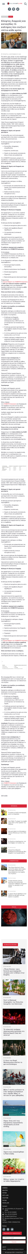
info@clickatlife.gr (11, 1216)
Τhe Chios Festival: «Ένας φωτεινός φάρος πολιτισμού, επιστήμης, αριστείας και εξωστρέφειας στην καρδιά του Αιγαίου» (17, 870)
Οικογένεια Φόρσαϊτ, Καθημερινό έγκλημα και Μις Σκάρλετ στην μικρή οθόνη (17, 851)
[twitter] (17, 9)
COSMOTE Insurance (10, 404)
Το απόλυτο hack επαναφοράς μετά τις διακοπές (17, 813)
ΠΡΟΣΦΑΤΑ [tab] (14, 806)
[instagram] (13, 9)
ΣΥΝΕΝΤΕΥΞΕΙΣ (14, 861)
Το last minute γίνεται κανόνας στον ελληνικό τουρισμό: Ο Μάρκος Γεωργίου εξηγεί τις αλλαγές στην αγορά (17, 883)
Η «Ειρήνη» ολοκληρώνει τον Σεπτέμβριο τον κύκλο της (17, 842)
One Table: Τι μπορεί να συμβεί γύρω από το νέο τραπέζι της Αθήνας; (17, 822)
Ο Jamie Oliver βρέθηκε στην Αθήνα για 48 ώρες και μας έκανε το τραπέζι (17, 895)
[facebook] (9, 9)
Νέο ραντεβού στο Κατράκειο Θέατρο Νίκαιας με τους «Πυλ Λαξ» (17, 832)
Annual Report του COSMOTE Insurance (15, 282)
